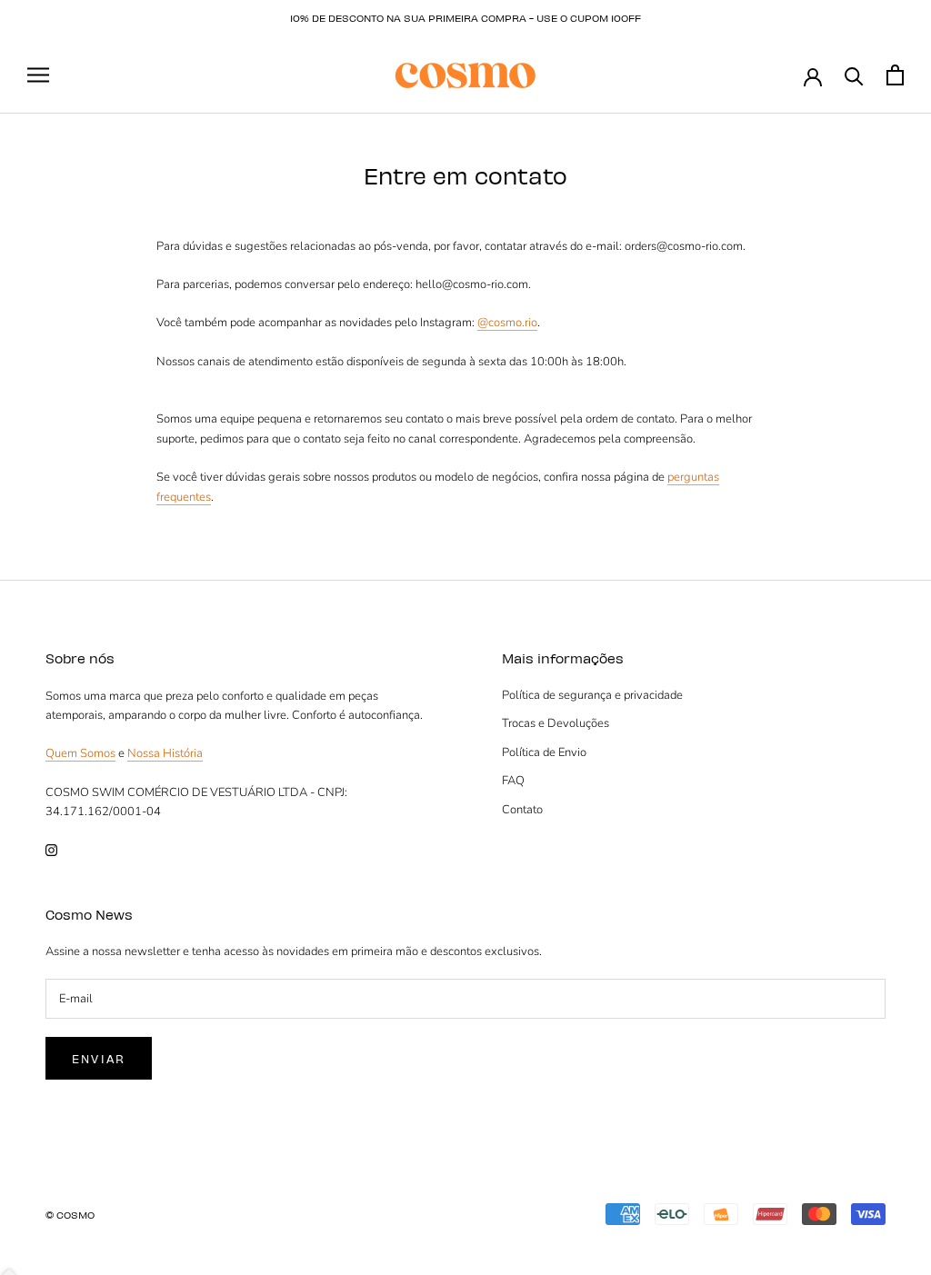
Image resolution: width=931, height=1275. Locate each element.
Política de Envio (544, 752)
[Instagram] (51, 850)
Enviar (98, 1058)
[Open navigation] (38, 75)
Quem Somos (80, 753)
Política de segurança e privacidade (592, 695)
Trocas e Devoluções (555, 723)
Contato (522, 810)
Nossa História (165, 753)
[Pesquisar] (854, 75)
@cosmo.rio (507, 322)
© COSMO (70, 1214)
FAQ (513, 780)
